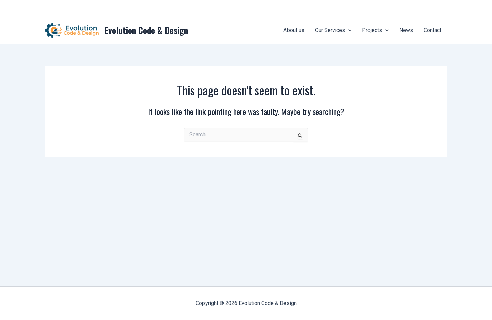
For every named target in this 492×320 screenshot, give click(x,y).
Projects (372, 30)
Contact (432, 30)
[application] (348, 30)
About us (293, 30)
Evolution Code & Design (146, 30)
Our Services (330, 30)
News (406, 30)
